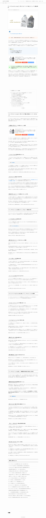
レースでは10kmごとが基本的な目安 (17, 98)
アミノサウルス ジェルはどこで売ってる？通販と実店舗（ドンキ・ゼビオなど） (21, 92)
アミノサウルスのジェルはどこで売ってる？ (16, 33)
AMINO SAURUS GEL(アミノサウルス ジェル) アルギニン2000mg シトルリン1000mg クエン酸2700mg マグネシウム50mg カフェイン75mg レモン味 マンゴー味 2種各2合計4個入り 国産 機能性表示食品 (25, 58)
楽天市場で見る (24, 62)
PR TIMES (13, 162)
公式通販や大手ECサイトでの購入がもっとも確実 (18, 93)
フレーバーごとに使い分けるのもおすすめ (17, 101)
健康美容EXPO (14, 396)
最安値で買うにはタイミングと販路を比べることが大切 (19, 96)
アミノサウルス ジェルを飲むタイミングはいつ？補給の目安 (19, 97)
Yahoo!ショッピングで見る (31, 62)
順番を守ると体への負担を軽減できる (17, 105)
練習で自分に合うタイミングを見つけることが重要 (18, 99)
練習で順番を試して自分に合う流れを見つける (18, 106)
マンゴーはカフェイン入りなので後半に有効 (18, 104)
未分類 (9, 512)
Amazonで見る (18, 62)
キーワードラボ (6, 1)
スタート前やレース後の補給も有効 (17, 100)
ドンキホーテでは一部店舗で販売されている (18, 94)
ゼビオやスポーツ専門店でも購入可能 (17, 95)
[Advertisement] (23, 82)
